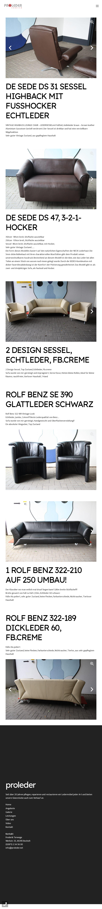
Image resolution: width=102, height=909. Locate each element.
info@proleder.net (14, 848)
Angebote (10, 808)
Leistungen (11, 816)
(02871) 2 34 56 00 (14, 844)
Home (8, 804)
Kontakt (9, 827)
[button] (97, 6)
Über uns (10, 820)
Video (8, 823)
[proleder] (13, 6)
